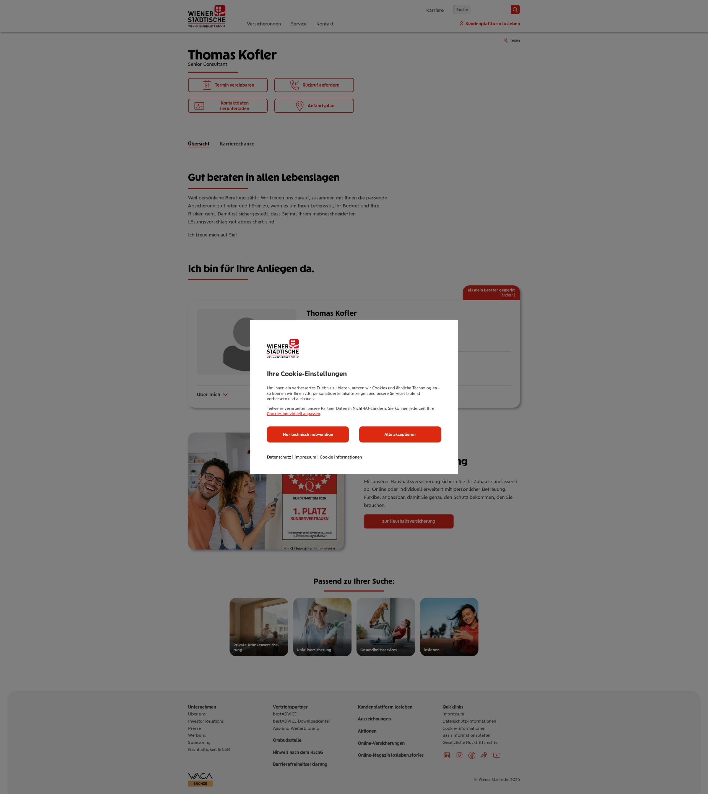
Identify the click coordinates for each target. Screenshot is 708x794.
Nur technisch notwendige (308, 434)
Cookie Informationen (341, 457)
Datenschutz (279, 457)
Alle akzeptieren (400, 434)
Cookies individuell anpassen (293, 413)
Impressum (305, 457)
